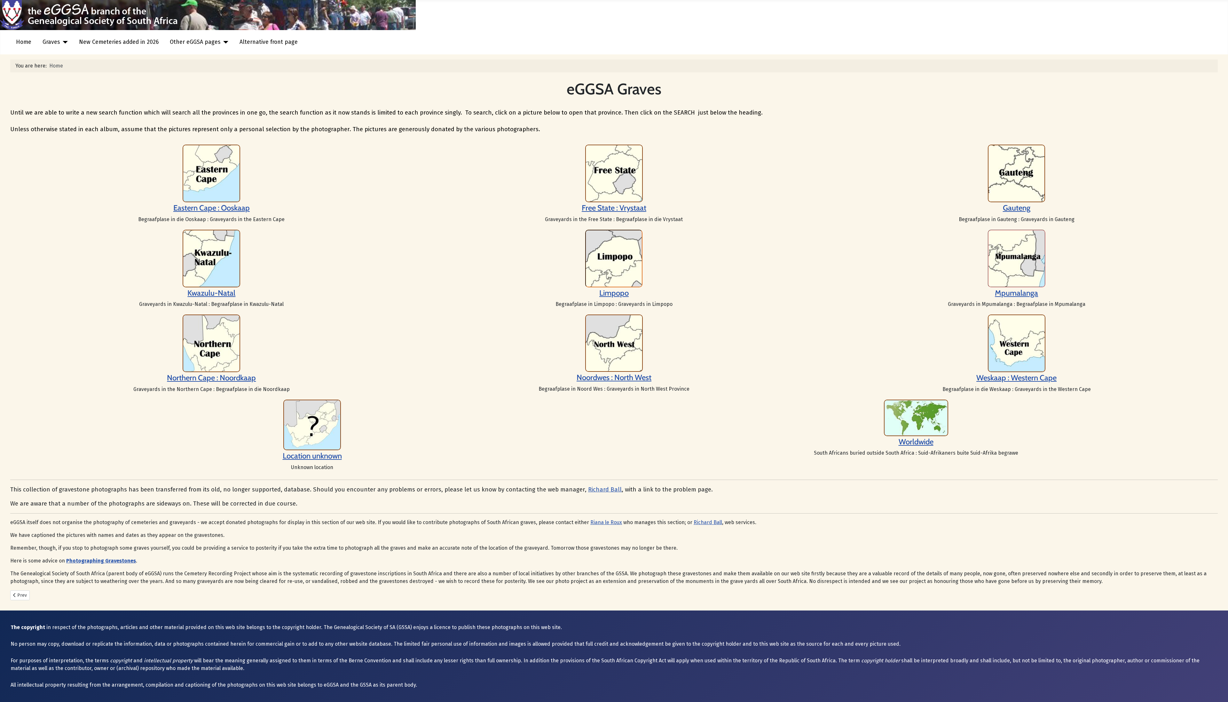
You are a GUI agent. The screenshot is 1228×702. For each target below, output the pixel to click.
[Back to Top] (1217, 690)
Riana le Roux (606, 522)
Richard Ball (605, 489)
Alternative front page (269, 42)
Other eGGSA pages (195, 42)
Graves (51, 42)
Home (23, 42)
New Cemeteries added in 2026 (119, 42)
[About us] (614, 173)
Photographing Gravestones (101, 561)
